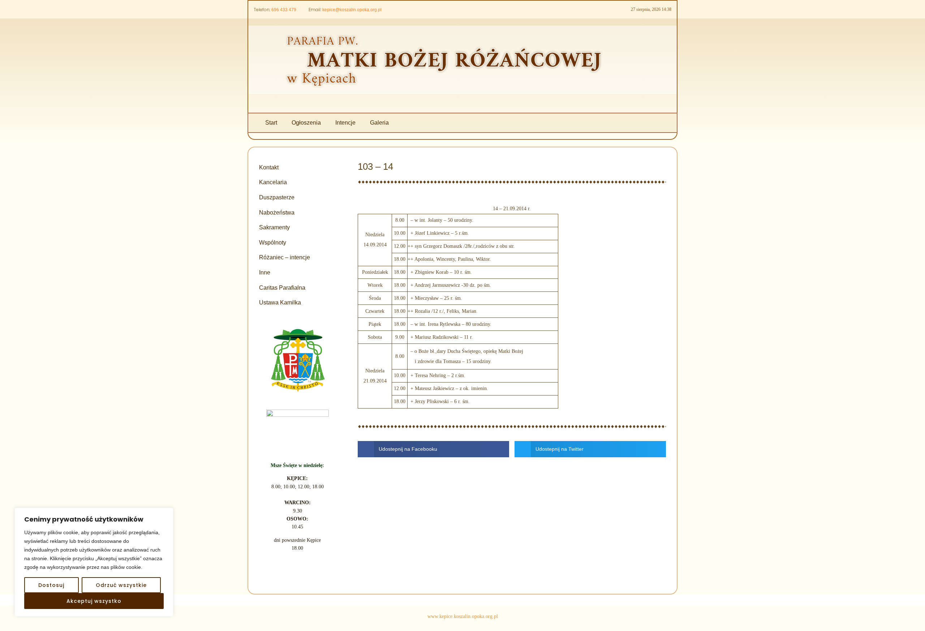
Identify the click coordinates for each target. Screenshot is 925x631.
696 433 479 (283, 9)
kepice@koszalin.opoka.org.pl (352, 9)
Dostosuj (51, 585)
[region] (93, 562)
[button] (433, 449)
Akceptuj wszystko (93, 601)
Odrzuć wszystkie (121, 585)
